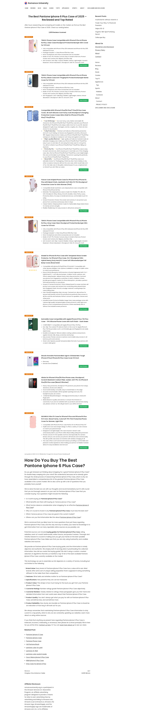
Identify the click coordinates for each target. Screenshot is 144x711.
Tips (97, 85)
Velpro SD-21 (99, 29)
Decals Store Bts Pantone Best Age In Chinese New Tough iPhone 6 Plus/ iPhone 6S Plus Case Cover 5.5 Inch (63, 357)
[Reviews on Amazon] (33, 270)
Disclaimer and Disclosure (104, 47)
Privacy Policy (100, 50)
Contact (98, 57)
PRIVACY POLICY (101, 105)
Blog (39, 8)
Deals (45, 8)
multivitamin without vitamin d (106, 20)
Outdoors (99, 95)
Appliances (99, 82)
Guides (51, 8)
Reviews (33, 8)
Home (26, 8)
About (97, 53)
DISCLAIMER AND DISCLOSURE (96, 8)
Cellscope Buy (100, 37)
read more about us (67, 625)
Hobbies (99, 92)
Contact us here (45, 625)
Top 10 (58, 8)
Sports (97, 88)
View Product (83, 65)
